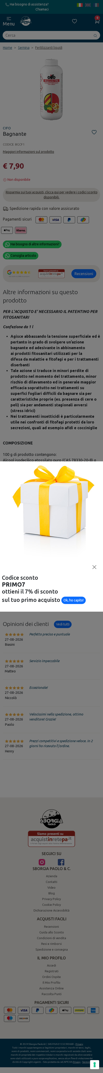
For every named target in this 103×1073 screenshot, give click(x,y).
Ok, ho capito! (73, 600)
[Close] (94, 567)
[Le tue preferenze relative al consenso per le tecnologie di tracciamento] (94, 1064)
